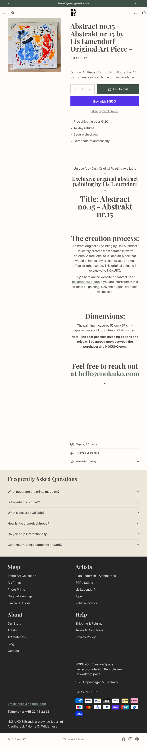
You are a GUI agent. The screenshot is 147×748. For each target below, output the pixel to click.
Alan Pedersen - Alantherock (95, 576)
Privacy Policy (85, 637)
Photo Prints (16, 589)
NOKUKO (21, 739)
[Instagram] (130, 739)
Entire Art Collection (22, 576)
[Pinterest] (137, 739)
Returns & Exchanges (87, 452)
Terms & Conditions (89, 630)
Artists (12, 630)
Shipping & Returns (88, 623)
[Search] (12, 12)
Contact (13, 651)
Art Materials (17, 637)
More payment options (104, 110)
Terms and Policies (73, 739)
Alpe (78, 596)
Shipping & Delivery (86, 444)
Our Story (14, 623)
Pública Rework (86, 603)
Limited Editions (19, 603)
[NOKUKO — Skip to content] (73, 12)
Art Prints (14, 583)
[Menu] (4, 12)
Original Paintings (20, 596)
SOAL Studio (84, 583)
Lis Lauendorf (85, 589)
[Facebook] (123, 739)
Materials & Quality (86, 461)
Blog (11, 644)
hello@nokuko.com (86, 282)
